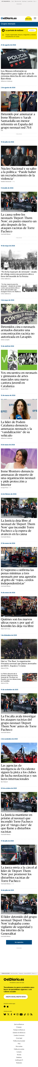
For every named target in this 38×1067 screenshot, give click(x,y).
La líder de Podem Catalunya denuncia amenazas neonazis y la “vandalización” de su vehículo (16, 428)
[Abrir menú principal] (35, 18)
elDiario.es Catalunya (6, 81)
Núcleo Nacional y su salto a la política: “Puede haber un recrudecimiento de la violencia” (18, 173)
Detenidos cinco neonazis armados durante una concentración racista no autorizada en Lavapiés (18, 331)
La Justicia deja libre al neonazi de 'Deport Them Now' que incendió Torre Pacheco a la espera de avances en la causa (18, 527)
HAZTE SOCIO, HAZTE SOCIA (16, 997)
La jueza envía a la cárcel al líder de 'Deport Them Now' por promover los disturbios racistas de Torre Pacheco (19, 874)
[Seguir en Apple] (7, 1006)
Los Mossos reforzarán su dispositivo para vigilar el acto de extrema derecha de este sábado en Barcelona (19, 75)
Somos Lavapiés (5, 339)
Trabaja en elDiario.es (19, 1030)
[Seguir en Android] (5, 1006)
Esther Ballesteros (6, 278)
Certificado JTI (19, 1060)
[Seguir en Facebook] (11, 1014)
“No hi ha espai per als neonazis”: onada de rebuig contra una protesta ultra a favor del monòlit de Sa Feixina (19, 274)
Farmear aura (34, 973)
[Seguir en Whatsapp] (28, 1014)
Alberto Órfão (4, 668)
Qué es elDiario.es (19, 1024)
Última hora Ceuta (18, 1)
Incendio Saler (30, 1)
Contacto (19, 1052)
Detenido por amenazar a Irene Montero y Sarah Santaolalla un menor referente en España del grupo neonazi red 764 (18, 120)
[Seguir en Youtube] (21, 1014)
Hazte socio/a (28, 18)
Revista (19, 1054)
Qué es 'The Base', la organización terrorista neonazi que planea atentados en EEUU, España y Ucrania (19, 663)
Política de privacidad (19, 1041)
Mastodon (19, 1063)
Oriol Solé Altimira (6, 234)
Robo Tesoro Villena (14, 973)
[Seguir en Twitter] (8, 1014)
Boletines (19, 1057)
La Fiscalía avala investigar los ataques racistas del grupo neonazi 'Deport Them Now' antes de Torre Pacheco (19, 723)
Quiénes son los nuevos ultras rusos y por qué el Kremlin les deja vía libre (17, 623)
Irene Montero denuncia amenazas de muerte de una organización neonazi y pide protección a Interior (18, 478)
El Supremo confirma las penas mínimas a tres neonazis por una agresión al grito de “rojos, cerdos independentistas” (18, 576)
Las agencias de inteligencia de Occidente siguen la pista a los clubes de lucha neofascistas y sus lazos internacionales (19, 772)
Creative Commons (19, 1035)
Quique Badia (4, 389)
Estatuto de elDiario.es (19, 1032)
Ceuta (13, 1)
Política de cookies (19, 1049)
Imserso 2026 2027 (27, 973)
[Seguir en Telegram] (14, 1014)
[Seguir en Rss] (31, 1014)
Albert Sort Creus (5, 628)
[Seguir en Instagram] (17, 1014)
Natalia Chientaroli (6, 181)
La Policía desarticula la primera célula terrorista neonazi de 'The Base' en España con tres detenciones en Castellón (11, 677)
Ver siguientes (19, 942)
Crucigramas (21, 973)
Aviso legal (19, 1038)
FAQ (19, 1043)
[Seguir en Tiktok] (25, 1014)
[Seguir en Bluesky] (5, 1014)
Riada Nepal (24, 1)
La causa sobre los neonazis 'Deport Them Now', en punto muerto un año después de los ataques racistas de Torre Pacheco (19, 223)
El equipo (19, 1027)
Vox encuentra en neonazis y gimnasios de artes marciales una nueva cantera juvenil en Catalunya (19, 379)
